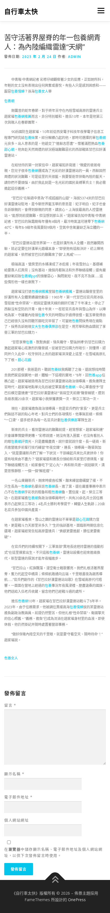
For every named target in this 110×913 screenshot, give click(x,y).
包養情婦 (18, 91)
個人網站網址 (16, 820)
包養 (41, 315)
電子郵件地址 (18, 796)
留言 (10, 705)
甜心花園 (24, 360)
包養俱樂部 (69, 420)
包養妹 (30, 137)
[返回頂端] (55, 880)
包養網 (9, 101)
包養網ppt (29, 276)
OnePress (77, 899)
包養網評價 (19, 441)
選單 (99, 10)
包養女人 (41, 91)
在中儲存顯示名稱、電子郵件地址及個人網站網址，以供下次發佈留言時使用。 (53, 852)
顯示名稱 (14, 773)
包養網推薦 (22, 116)
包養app (95, 375)
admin (74, 56)
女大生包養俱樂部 (44, 326)
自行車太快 (21, 11)
